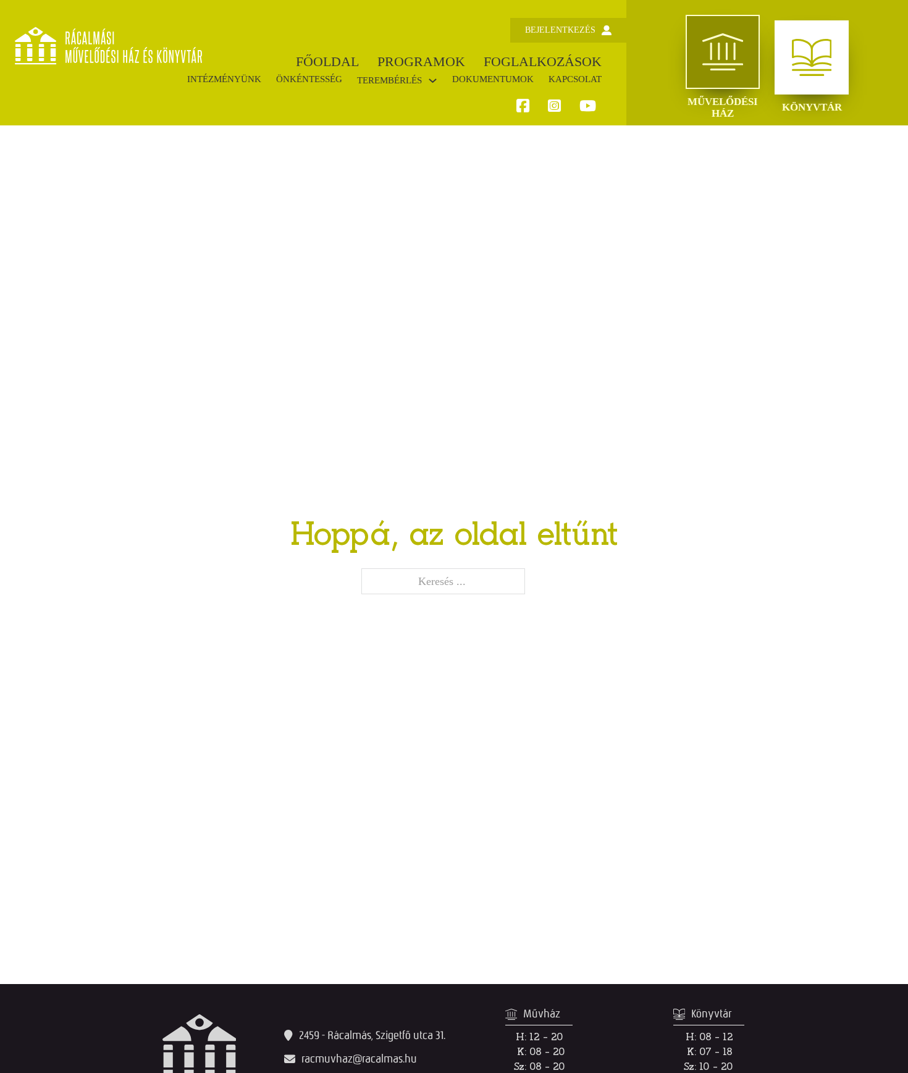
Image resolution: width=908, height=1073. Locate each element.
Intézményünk (224, 79)
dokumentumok (493, 79)
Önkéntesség (309, 79)
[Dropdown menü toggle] (432, 80)
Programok (421, 61)
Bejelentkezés (560, 30)
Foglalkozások (543, 61)
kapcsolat (575, 79)
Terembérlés (389, 80)
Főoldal (327, 61)
